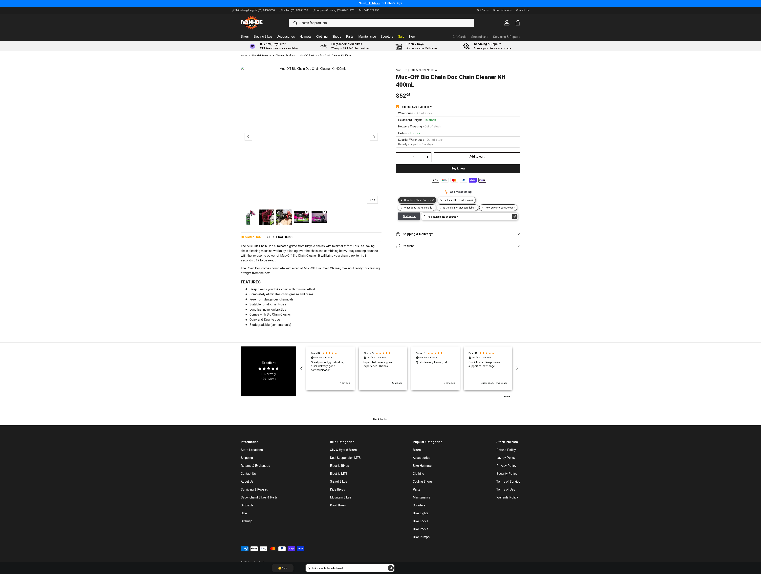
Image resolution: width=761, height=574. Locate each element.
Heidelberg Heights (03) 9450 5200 (255, 10)
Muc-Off (401, 70)
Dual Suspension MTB (345, 458)
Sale (401, 36)
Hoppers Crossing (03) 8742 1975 (334, 10)
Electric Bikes (262, 36)
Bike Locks (420, 521)
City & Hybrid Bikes (343, 450)
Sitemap (246, 521)
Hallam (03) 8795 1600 (295, 10)
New (412, 36)
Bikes (245, 36)
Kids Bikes (337, 489)
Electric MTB (339, 473)
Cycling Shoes (423, 481)
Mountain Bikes (340, 497)
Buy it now (458, 168)
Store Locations (502, 10)
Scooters (387, 36)
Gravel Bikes (338, 481)
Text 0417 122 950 (369, 10)
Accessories (286, 36)
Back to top (380, 419)
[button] (301, 368)
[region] (409, 368)
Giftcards (247, 505)
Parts (350, 36)
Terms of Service (508, 481)
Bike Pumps (421, 537)
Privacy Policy (506, 466)
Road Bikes (338, 505)
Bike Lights (420, 513)
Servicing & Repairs (506, 37)
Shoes (336, 36)
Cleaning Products (285, 55)
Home (244, 55)
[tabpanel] (311, 287)
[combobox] (381, 23)
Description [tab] (251, 237)
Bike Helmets (422, 466)
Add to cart (477, 156)
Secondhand (479, 37)
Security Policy (506, 473)
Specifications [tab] (280, 237)
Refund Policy (506, 450)
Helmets (306, 36)
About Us (247, 481)
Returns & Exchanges (255, 466)
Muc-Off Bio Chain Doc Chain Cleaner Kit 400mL (326, 55)
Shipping (247, 458)
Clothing (322, 36)
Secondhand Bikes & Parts (259, 497)
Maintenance (367, 36)
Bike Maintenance (261, 55)
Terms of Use (505, 489)
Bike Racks (420, 529)
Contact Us (522, 10)
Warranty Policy (507, 497)
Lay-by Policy (505, 458)
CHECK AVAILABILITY (416, 107)
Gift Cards (483, 10)
